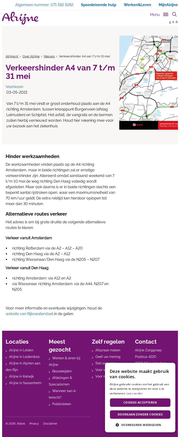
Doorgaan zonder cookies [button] (140, 414)
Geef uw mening (107, 357)
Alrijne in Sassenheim (25, 383)
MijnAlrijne (168, 5)
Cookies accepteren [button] (140, 402)
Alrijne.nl (12, 56)
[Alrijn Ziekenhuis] (20, 18)
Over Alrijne (31, 56)
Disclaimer (50, 423)
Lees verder (135, 393)
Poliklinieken (61, 404)
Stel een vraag (106, 363)
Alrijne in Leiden (21, 350)
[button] (140, 425)
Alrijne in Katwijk (21, 376)
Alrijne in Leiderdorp (24, 357)
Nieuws (49, 56)
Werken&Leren (137, 5)
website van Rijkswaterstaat (29, 314)
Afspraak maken (107, 350)
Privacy (34, 423)
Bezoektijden (62, 371)
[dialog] (140, 397)
